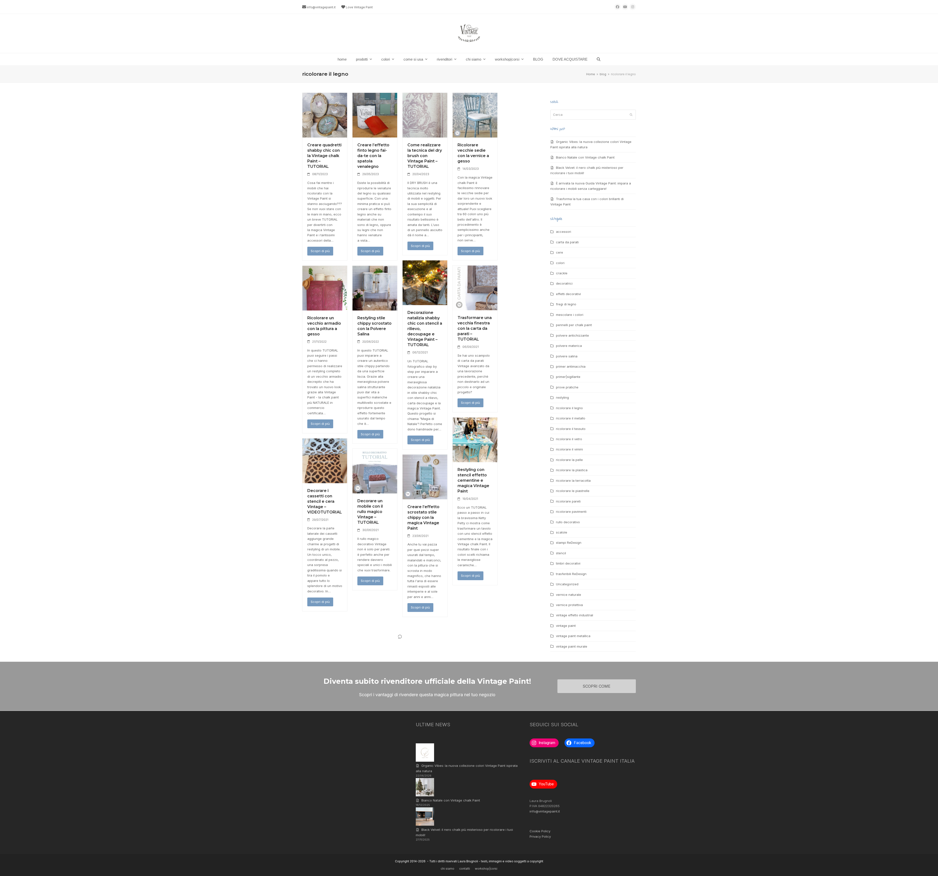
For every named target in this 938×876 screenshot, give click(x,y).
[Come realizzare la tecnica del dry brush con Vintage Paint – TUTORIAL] (425, 115)
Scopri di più (320, 251)
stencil (561, 553)
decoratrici (564, 283)
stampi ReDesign (568, 543)
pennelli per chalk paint (574, 325)
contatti (464, 868)
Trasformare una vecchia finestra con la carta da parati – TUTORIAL (475, 328)
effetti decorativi (568, 294)
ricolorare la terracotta (573, 480)
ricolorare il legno (569, 408)
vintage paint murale (571, 646)
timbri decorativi (568, 563)
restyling (562, 397)
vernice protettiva (569, 605)
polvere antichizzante (572, 335)
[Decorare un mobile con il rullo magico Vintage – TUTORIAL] (374, 471)
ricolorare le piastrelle (572, 491)
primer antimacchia (571, 366)
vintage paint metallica (573, 636)
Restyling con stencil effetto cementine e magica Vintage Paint (473, 480)
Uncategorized (567, 584)
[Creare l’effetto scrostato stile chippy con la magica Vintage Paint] (425, 477)
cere (559, 252)
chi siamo (447, 868)
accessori (563, 232)
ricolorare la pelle (569, 460)
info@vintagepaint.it (321, 7)
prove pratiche (567, 387)
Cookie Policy (540, 831)
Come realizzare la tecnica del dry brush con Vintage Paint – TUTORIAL (424, 156)
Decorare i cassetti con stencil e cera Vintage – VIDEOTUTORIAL (324, 501)
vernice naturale (568, 595)
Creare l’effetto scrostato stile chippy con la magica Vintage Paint (423, 517)
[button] (599, 59)
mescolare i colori (569, 315)
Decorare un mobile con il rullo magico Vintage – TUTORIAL (370, 512)
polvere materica (569, 346)
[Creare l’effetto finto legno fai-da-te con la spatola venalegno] (374, 115)
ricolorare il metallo (570, 418)
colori (560, 263)
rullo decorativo (568, 522)
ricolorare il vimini (569, 449)
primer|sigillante (568, 377)
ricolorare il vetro (569, 439)
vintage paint (566, 626)
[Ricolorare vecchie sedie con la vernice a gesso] (475, 115)
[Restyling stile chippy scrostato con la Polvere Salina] (374, 288)
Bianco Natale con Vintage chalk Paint (585, 157)
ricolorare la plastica (571, 470)
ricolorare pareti (568, 501)
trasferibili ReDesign (571, 574)
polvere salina (566, 356)
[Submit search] (631, 114)
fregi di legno (566, 304)
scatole (561, 532)
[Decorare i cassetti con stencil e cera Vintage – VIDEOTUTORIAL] (324, 460)
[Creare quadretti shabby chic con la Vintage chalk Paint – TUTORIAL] (324, 115)
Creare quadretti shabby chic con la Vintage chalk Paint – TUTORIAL (324, 156)
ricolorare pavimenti (571, 511)
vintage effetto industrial (574, 615)
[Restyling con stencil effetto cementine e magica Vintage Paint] (475, 439)
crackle (561, 273)
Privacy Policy (540, 836)
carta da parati (567, 242)
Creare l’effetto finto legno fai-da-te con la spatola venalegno (373, 156)
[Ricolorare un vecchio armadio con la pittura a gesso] (324, 288)
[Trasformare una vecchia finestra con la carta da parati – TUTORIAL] (475, 287)
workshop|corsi (486, 868)
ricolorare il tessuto (571, 429)
